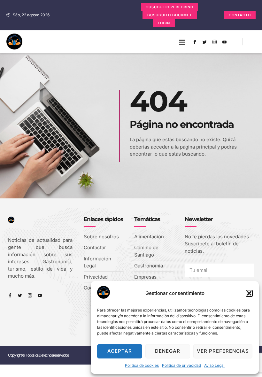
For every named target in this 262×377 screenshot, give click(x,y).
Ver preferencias (223, 351)
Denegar (167, 351)
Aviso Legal (214, 365)
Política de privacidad (181, 365)
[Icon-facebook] (194, 42)
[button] (249, 293)
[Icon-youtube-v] (224, 42)
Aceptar (119, 351)
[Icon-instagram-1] (214, 42)
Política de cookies (142, 365)
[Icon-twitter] (204, 42)
